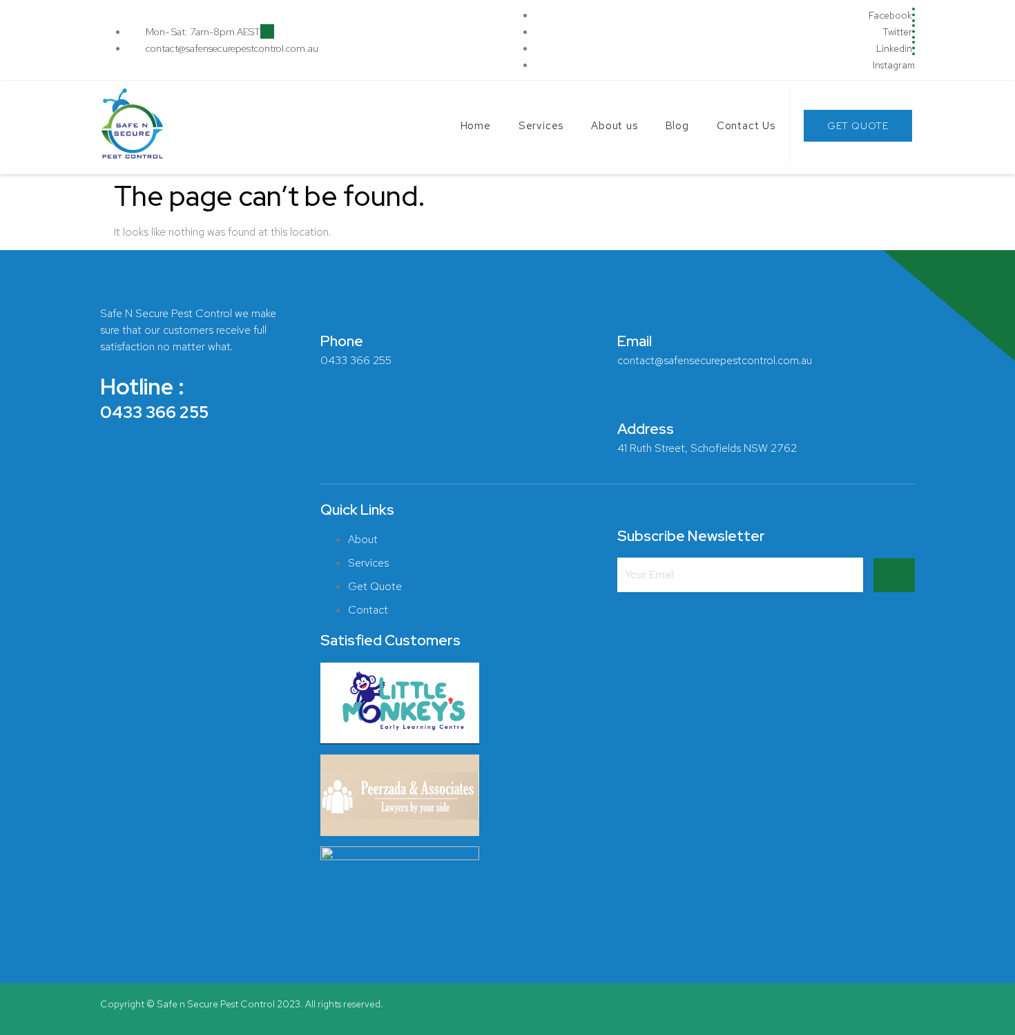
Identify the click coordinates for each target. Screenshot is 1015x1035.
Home (476, 126)
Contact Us (746, 126)
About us (614, 126)
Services (541, 126)
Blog (677, 126)
